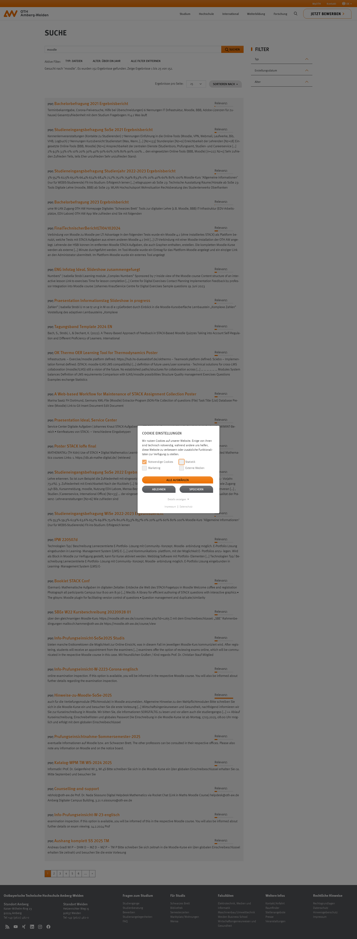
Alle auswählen (177, 480)
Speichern (196, 489)
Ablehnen (158, 489)
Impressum (170, 506)
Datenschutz (186, 506)
